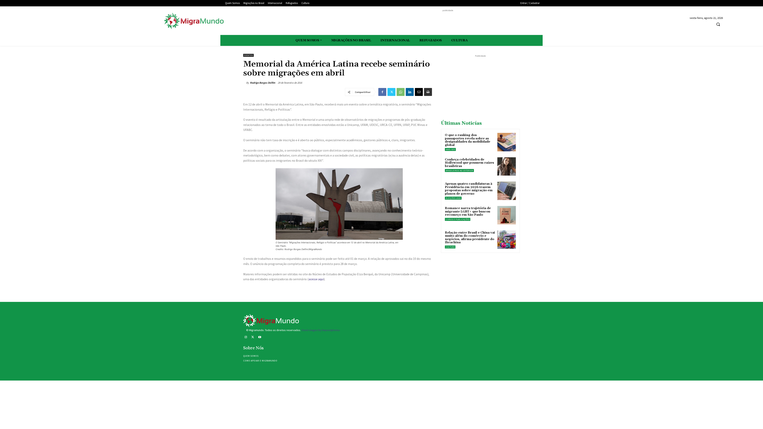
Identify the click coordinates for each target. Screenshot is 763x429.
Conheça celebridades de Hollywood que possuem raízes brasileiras (469, 163)
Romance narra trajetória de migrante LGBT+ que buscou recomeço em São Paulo (468, 211)
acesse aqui (316, 279)
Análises (450, 149)
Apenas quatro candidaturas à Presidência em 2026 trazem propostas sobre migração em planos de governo (469, 189)
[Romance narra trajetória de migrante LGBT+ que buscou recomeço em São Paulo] (506, 215)
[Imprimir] (428, 92)
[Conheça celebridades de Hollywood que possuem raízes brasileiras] (506, 166)
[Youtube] (259, 337)
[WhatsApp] (401, 92)
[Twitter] (391, 92)
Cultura (450, 247)
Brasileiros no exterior (459, 170)
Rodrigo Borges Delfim (262, 82)
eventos (248, 55)
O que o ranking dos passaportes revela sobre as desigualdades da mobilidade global (467, 140)
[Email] (419, 92)
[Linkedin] (410, 92)
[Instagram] (245, 337)
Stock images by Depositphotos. (320, 330)
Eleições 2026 (453, 198)
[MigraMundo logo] (194, 21)
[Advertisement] (447, 21)
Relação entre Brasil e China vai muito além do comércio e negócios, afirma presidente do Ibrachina (470, 237)
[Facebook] (382, 92)
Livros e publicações (458, 219)
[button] (718, 24)
